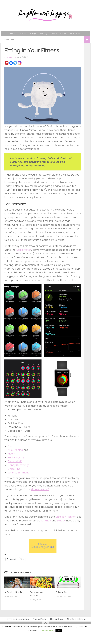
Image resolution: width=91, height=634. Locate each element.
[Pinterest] (7, 63)
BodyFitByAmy (16, 457)
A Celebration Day (14, 592)
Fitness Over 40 (40, 489)
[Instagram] (20, 63)
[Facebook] (11, 63)
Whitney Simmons (18, 472)
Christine (11, 57)
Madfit (11, 453)
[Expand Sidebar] (87, 39)
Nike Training (15, 450)
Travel (53, 33)
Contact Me (75, 33)
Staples (61, 520)
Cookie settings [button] (46, 630)
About (22, 33)
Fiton (11, 446)
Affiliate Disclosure (76, 619)
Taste (63, 33)
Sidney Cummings (18, 465)
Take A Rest (61, 592)
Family (43, 33)
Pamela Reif (15, 461)
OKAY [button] (59, 630)
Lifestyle (33, 33)
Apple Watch (23, 249)
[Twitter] (15, 63)
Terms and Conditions (17, 619)
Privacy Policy (39, 619)
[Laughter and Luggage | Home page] (45, 15)
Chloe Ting (14, 468)
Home (13, 33)
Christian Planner (65, 516)
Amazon (46, 520)
